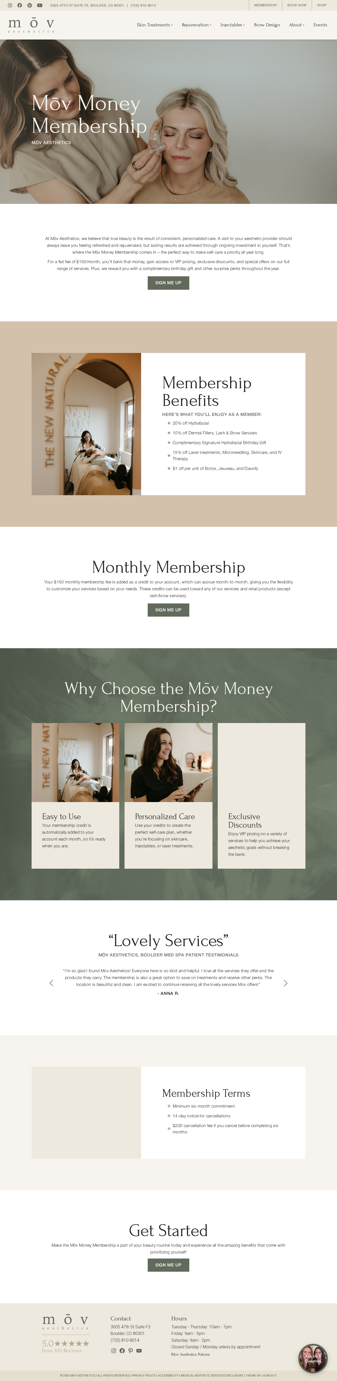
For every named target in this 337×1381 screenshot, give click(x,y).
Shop (321, 5)
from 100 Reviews (62, 1351)
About (295, 25)
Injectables (231, 25)
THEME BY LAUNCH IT (261, 1375)
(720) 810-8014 (143, 5)
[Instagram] (114, 1352)
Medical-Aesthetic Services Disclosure (212, 1375)
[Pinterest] (130, 1352)
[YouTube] (139, 1352)
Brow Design (267, 25)
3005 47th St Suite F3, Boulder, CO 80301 (87, 5)
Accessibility (168, 1375)
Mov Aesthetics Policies (190, 1354)
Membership (265, 5)
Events (320, 25)
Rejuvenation (195, 25)
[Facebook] (122, 1352)
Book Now (297, 5)
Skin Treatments (153, 25)
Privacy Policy (144, 1375)
